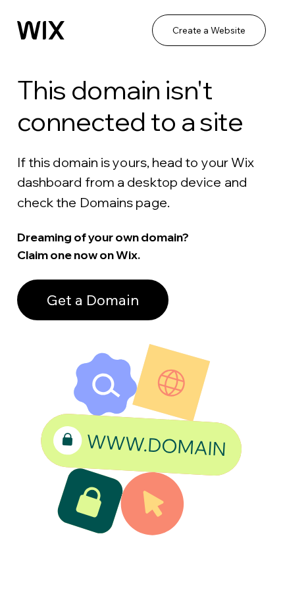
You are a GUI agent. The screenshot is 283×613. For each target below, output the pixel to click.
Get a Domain (93, 300)
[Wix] (40, 30)
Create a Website (208, 30)
